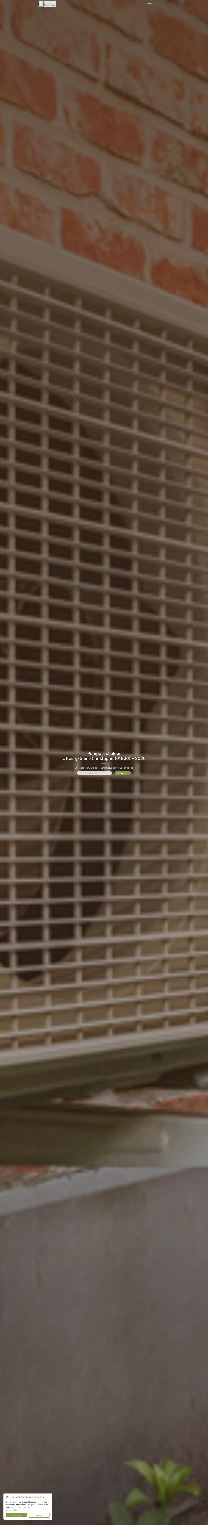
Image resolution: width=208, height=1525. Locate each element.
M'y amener (122, 773)
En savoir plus (12, 1510)
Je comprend (16, 1515)
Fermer (39, 1515)
